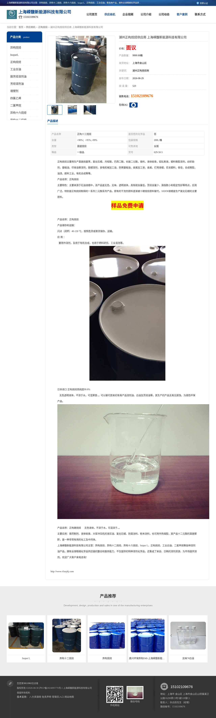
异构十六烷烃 (18, 112)
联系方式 (200, 14)
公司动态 (164, 14)
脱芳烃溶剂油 (18, 76)
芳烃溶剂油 (17, 83)
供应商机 (109, 14)
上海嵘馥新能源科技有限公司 (77, 688)
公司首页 (91, 14)
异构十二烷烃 (26, 658)
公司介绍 (146, 14)
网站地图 (69, 697)
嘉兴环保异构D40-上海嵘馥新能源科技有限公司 (113, 658)
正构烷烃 (43, 27)
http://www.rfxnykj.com (62, 571)
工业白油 (15, 69)
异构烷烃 (15, 47)
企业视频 (128, 14)
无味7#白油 (148, 658)
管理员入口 (58, 697)
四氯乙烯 (15, 98)
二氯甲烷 (15, 105)
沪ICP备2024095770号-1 (51, 688)
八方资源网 (35, 697)
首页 (21, 27)
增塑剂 (14, 91)
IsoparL (14, 54)
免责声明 (46, 697)
